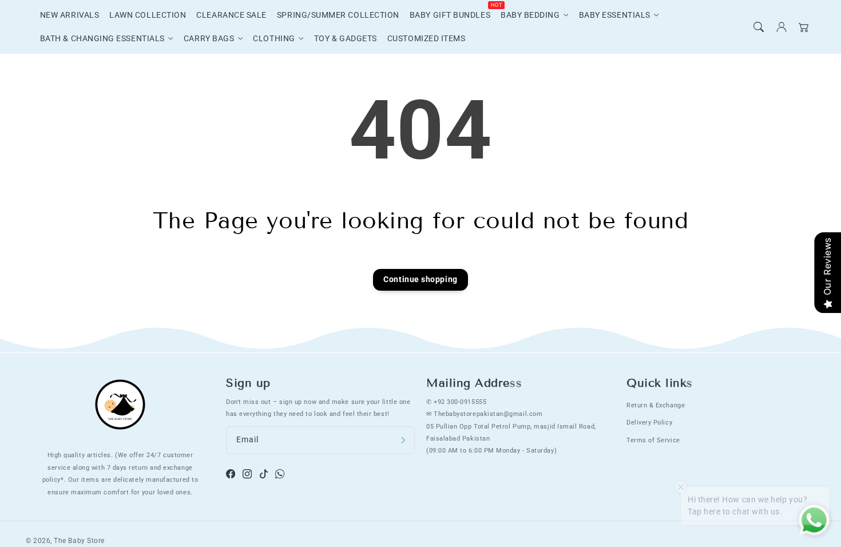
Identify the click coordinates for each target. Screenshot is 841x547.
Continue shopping (420, 279)
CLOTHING (274, 38)
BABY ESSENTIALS (614, 15)
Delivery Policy (649, 422)
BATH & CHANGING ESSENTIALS (102, 38)
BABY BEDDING (530, 15)
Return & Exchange (655, 405)
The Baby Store (79, 541)
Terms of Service (653, 440)
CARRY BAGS (209, 38)
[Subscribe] (403, 440)
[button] (758, 26)
